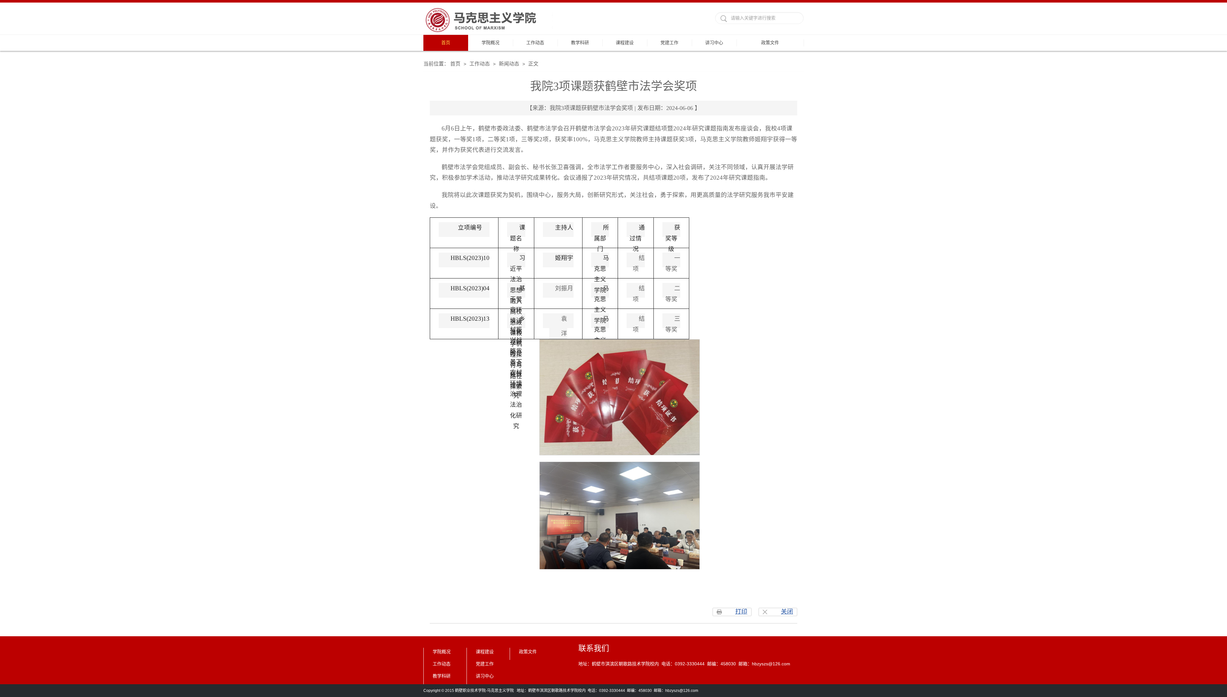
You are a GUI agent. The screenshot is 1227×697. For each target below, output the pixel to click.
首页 (445, 42)
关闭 (787, 611)
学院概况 (490, 42)
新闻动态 (509, 64)
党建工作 (669, 42)
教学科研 (580, 42)
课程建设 (625, 42)
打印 (741, 611)
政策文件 (770, 42)
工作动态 (535, 42)
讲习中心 (714, 42)
